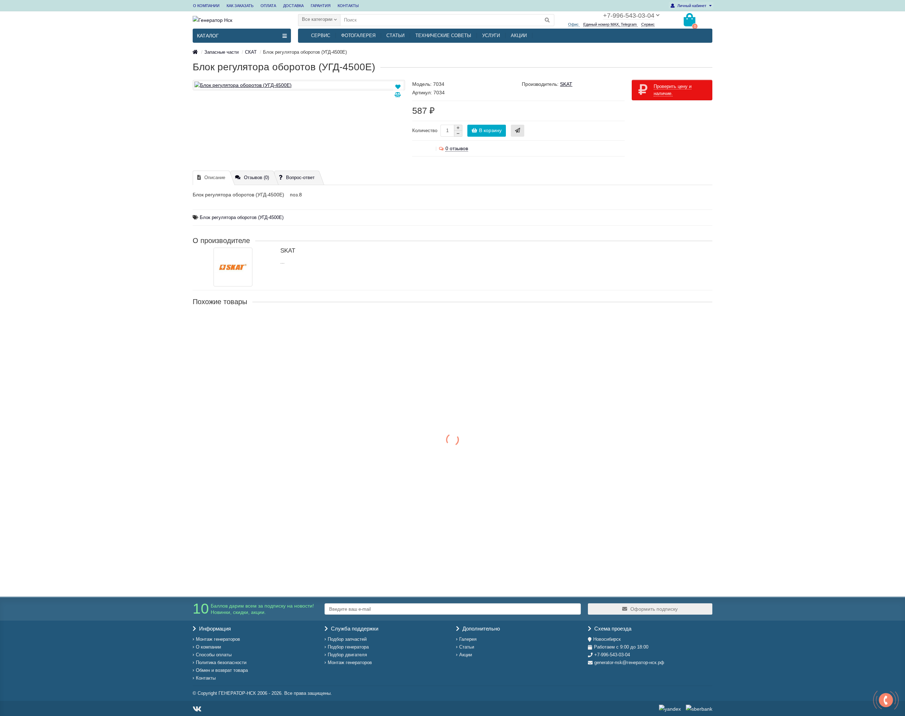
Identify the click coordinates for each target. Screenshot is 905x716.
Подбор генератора (348, 647)
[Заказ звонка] (886, 700)
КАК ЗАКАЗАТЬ (240, 6)
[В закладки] (398, 87)
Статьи (466, 647)
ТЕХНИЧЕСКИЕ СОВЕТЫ (443, 35)
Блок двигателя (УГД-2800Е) (227, 530)
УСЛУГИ (491, 35)
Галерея (468, 639)
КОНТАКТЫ (348, 6)
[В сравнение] (397, 95)
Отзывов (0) (256, 177)
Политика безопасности (221, 662)
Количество (424, 130)
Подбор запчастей (347, 639)
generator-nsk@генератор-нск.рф (629, 662)
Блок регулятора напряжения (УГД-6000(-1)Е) (248, 324)
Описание (214, 177)
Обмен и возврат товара (222, 670)
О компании (208, 647)
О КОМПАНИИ (206, 6)
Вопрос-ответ (300, 177)
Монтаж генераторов (218, 639)
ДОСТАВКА (293, 6)
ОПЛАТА (268, 6)
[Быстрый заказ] (517, 131)
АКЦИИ (519, 35)
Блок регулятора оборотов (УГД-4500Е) (242, 217)
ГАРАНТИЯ (321, 6)
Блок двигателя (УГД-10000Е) (228, 393)
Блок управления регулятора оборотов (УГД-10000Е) (257, 461)
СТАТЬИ (395, 35)
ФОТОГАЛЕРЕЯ (358, 35)
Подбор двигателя (347, 654)
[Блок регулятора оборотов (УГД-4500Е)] (299, 85)
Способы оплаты (214, 654)
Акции (465, 654)
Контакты (206, 678)
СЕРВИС (320, 35)
